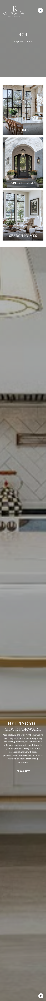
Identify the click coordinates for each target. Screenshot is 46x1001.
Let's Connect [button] (23, 771)
